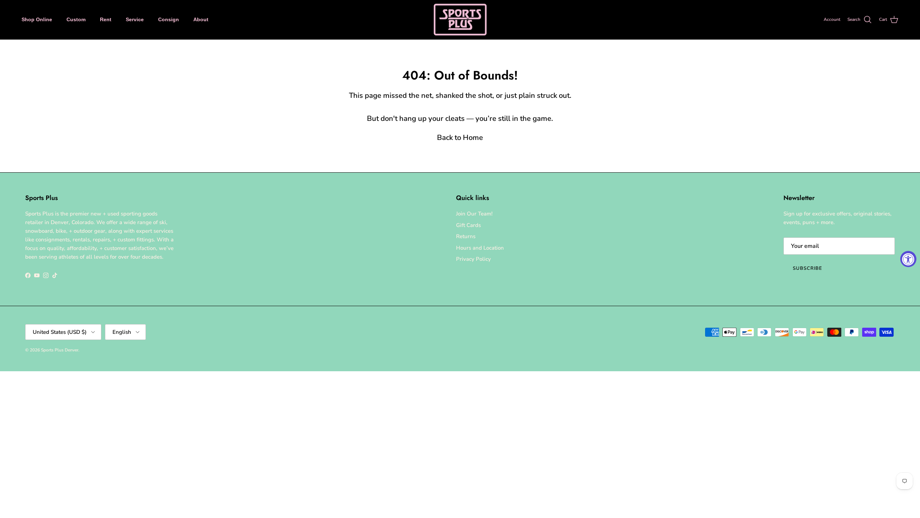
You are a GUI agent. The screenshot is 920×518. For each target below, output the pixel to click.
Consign (168, 19)
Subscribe (807, 268)
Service (135, 19)
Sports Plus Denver (59, 350)
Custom (76, 19)
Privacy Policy (473, 259)
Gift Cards (468, 225)
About (200, 19)
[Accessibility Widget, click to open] (908, 259)
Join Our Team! (474, 213)
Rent (105, 19)
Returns (465, 236)
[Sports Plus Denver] (460, 19)
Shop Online (37, 19)
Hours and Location (480, 247)
